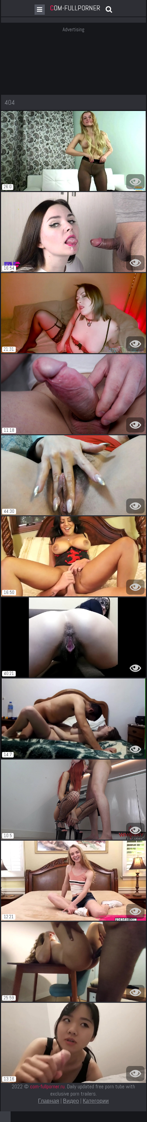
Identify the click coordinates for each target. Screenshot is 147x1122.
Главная (48, 1100)
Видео (71, 1100)
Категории (96, 1100)
